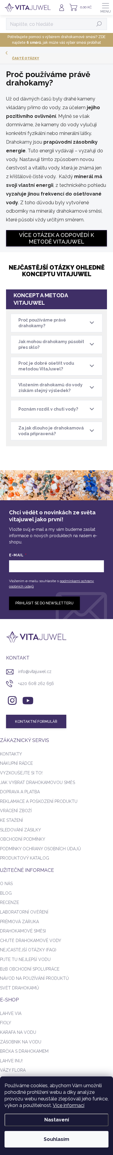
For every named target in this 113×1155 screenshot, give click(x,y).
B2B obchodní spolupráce (29, 969)
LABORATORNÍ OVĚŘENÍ (24, 912)
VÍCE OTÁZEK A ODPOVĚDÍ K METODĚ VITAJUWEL (56, 238)
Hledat (99, 24)
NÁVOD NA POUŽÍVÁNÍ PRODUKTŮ (34, 978)
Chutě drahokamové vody (30, 940)
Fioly (5, 1022)
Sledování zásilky (20, 829)
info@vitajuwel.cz (35, 671)
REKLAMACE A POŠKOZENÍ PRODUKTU (38, 801)
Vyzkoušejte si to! (21, 772)
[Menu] (105, 7)
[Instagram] (11, 699)
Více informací (68, 1105)
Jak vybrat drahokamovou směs (37, 782)
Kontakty (11, 754)
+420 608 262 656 (36, 683)
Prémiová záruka (19, 921)
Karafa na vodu (18, 1032)
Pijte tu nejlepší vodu (25, 959)
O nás (6, 883)
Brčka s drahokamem (24, 1051)
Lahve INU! (11, 1060)
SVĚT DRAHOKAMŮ (19, 988)
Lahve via (10, 1013)
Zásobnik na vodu (20, 1042)
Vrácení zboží (16, 810)
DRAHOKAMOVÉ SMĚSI (23, 931)
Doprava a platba (20, 791)
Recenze (9, 902)
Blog (6, 893)
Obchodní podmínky (22, 839)
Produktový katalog (24, 858)
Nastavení (56, 1120)
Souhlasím (56, 1139)
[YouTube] (28, 699)
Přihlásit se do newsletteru (44, 603)
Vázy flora (13, 1070)
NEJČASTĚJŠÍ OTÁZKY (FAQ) (28, 949)
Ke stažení (11, 820)
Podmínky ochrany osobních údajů (40, 848)
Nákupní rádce (16, 763)
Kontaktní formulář (36, 722)
